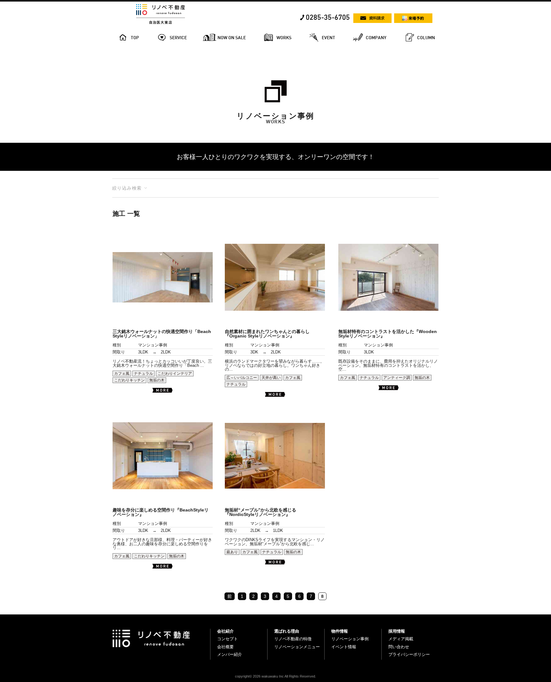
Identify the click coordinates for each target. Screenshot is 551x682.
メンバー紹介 (229, 654)
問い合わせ (398, 647)
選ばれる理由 (286, 631)
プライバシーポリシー (409, 654)
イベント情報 (343, 647)
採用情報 (396, 631)
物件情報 (339, 631)
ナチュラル (143, 373)
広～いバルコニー (241, 377)
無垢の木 (157, 380)
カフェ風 (121, 373)
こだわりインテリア (175, 373)
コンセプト (227, 639)
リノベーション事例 (350, 639)
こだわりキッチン (129, 380)
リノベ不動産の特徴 (293, 639)
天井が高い (271, 377)
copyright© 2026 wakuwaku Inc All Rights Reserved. (275, 676)
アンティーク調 (396, 377)
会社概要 (225, 647)
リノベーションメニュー (297, 647)
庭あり (232, 552)
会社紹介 (225, 631)
